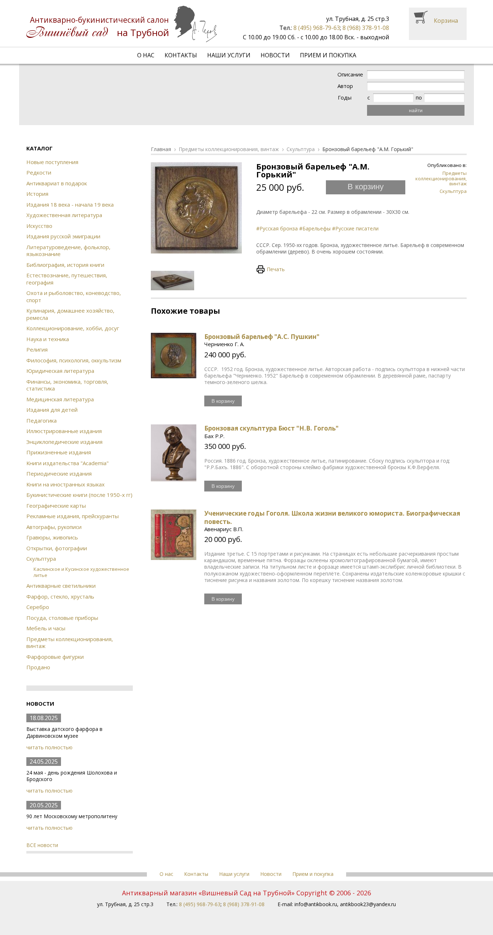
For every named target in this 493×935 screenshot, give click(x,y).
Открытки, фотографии (56, 548)
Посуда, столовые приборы (62, 617)
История (37, 193)
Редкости (38, 172)
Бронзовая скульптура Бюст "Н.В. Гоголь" (271, 428)
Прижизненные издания (58, 452)
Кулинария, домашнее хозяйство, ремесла (70, 314)
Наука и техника (47, 339)
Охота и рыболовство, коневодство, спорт (73, 296)
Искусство (39, 225)
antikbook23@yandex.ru (368, 904)
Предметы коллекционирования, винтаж (69, 642)
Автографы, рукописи (54, 526)
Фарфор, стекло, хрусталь (60, 596)
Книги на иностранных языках (65, 484)
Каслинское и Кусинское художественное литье (81, 572)
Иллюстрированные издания (64, 431)
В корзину (366, 186)
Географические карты (56, 505)
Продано (38, 667)
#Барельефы (315, 228)
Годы (345, 97)
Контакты (181, 55)
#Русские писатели (355, 228)
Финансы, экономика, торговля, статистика (67, 385)
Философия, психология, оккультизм (73, 360)
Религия (37, 349)
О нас (145, 55)
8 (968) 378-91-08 (366, 28)
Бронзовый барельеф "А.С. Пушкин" (261, 336)
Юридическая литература (60, 370)
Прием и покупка (328, 55)
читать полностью (49, 747)
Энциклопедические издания (64, 441)
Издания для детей (52, 409)
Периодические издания (59, 473)
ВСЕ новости (42, 845)
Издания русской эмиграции (63, 236)
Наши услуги (228, 55)
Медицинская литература (60, 399)
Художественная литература (64, 215)
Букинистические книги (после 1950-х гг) (79, 494)
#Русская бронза (277, 228)
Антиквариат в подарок (56, 183)
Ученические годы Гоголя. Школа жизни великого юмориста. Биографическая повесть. (332, 517)
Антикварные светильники (61, 585)
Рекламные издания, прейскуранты (72, 516)
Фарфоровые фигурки (55, 656)
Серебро (37, 606)
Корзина (446, 21)
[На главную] (121, 24)
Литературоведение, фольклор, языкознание (68, 250)
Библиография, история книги (65, 264)
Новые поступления (52, 162)
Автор (345, 86)
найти (416, 110)
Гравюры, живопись (52, 537)
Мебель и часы (45, 628)
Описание (350, 74)
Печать (276, 269)
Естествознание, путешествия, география (66, 279)
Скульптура (41, 558)
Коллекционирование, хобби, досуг (72, 328)
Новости (275, 55)
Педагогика (41, 420)
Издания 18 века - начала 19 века (70, 204)
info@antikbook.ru (316, 904)
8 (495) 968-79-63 (316, 28)
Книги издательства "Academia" (67, 463)
